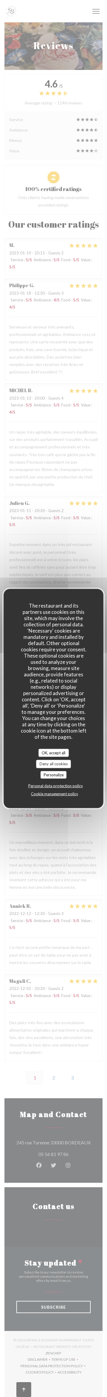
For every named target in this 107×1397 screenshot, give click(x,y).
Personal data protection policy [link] (55, 785)
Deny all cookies (54, 763)
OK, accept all (53, 752)
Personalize (54, 774)
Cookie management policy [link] (54, 793)
